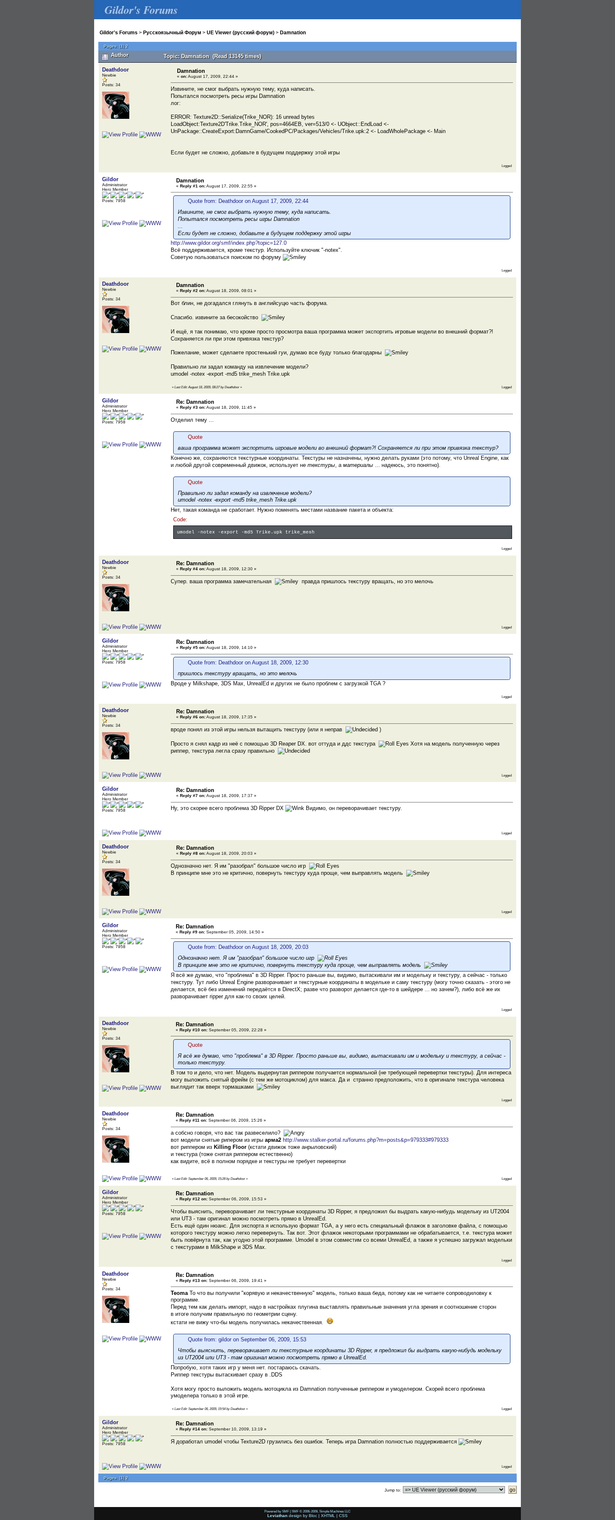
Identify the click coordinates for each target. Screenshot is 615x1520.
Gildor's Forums (119, 32)
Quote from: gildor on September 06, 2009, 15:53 (247, 1339)
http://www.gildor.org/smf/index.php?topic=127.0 (229, 243)
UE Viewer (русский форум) (240, 32)
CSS (343, 1515)
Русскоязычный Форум (172, 32)
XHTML (328, 1515)
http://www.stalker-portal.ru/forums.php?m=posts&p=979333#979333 (365, 1140)
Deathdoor (115, 70)
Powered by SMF (276, 1511)
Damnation (293, 32)
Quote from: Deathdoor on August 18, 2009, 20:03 (248, 947)
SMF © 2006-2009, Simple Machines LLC (321, 1511)
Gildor (110, 179)
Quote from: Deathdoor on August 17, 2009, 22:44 (248, 201)
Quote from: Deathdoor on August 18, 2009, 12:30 (248, 662)
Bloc (313, 1515)
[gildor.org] (150, 223)
